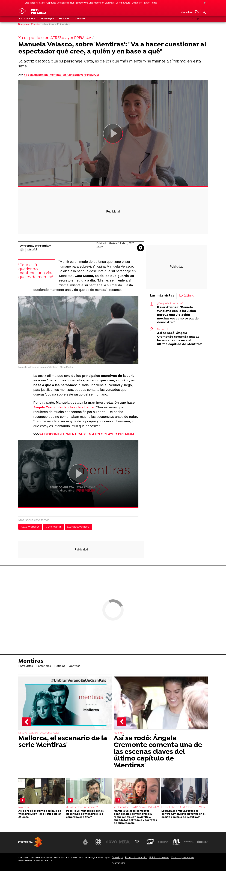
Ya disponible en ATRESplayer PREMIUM (136, 807)
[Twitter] (22, 250)
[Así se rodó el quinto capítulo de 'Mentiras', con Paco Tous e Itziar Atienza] (41, 791)
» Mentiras (48, 24)
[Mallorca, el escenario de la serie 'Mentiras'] (65, 703)
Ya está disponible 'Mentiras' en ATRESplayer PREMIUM (61, 74)
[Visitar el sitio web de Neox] (98, 842)
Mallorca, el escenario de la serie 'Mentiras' (62, 742)
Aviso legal (117, 857)
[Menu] (204, 19)
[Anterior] (21, 3)
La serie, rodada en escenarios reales (38, 732)
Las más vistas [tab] (162, 296)
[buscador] (204, 12)
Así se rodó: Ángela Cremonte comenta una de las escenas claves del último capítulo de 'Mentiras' (179, 338)
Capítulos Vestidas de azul (60, 2)
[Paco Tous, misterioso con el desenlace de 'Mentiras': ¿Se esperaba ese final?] (89, 791)
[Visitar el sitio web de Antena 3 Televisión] (72, 843)
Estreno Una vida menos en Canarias (95, 2)
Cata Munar (53, 527)
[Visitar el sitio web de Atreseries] (137, 842)
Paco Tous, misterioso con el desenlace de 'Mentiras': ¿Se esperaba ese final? (84, 814)
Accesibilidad (118, 863)
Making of (162, 329)
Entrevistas (27, 18)
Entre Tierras (150, 2)
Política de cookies (159, 857)
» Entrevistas (62, 24)
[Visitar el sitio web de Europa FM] (163, 842)
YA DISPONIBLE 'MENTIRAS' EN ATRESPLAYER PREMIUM (86, 434)
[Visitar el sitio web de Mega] (124, 842)
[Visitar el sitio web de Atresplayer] (189, 842)
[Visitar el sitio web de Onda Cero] (150, 842)
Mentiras (80, 18)
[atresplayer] (189, 12)
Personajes (47, 18)
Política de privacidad (136, 857)
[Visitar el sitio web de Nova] (111, 842)
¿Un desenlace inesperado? (82, 807)
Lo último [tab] (186, 296)
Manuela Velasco (78, 527)
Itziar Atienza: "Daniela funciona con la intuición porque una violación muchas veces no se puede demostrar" (178, 315)
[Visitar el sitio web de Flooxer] (202, 842)
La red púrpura (122, 2)
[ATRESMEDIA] (30, 842)
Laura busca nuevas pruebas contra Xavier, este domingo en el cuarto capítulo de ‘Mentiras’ (183, 814)
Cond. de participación (182, 857)
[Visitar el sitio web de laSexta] (85, 842)
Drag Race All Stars (35, 2)
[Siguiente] (205, 3)
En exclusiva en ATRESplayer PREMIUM (183, 807)
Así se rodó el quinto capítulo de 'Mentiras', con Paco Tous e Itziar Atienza (39, 814)
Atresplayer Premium (29, 24)
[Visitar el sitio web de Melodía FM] (176, 842)
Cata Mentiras (30, 527)
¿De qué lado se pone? (170, 303)
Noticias (64, 18)
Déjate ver (137, 2)
